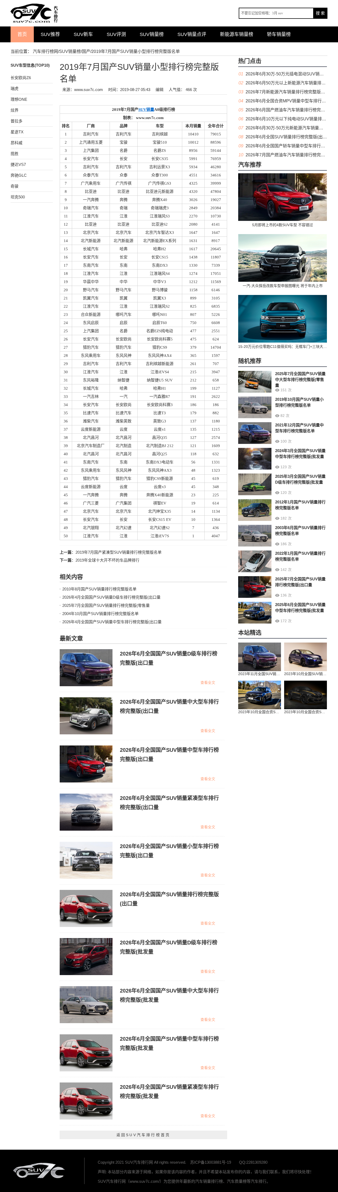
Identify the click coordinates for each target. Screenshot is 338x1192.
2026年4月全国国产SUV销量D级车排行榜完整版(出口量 (111, 597)
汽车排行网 (40, 1171)
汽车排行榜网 (45, 51)
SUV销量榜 (152, 34)
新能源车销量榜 (236, 34)
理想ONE (19, 99)
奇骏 (14, 186)
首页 (22, 34)
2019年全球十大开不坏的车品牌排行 (107, 560)
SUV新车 (83, 34)
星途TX (17, 132)
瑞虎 (14, 88)
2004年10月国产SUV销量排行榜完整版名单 (100, 613)
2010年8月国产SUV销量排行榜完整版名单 (99, 589)
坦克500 (18, 197)
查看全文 (207, 682)
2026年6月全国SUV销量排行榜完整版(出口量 (288, 137)
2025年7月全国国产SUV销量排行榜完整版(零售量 (106, 605)
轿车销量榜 (279, 34)
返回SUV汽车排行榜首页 (143, 1135)
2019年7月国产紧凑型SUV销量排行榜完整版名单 (119, 552)
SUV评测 (116, 34)
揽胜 (14, 153)
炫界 (14, 110)
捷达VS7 (18, 164)
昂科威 (16, 142)
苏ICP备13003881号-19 (210, 1162)
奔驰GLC (19, 175)
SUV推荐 (50, 34)
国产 (86, 51)
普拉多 (16, 121)
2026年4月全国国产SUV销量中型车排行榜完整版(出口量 (112, 622)
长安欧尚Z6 (21, 77)
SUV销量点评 (191, 34)
